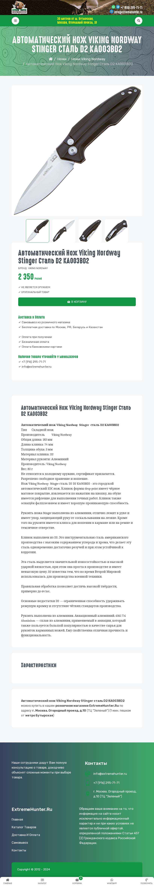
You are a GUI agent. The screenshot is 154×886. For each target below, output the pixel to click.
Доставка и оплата (26, 835)
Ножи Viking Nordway (88, 59)
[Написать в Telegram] (118, 7)
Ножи (61, 59)
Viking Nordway (38, 268)
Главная (17, 819)
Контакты (19, 850)
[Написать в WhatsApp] (113, 7)
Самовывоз (20, 842)
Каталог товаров (24, 827)
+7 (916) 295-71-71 (131, 7)
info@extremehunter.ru (128, 12)
